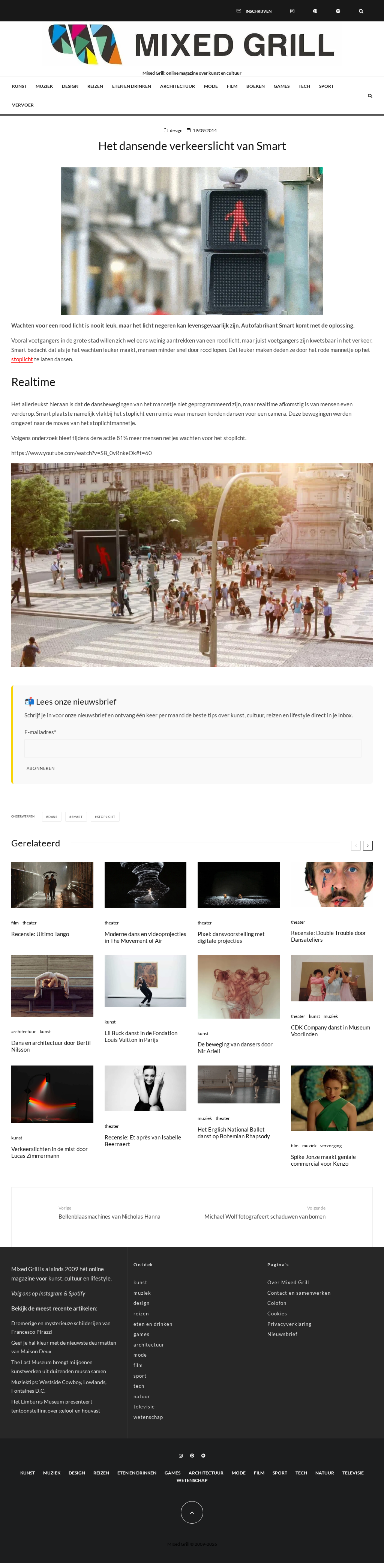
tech (304, 86)
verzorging (331, 1145)
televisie (144, 1407)
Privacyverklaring (289, 1324)
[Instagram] (292, 11)
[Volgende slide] (368, 846)
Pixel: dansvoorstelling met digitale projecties (231, 937)
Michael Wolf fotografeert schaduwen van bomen (265, 1212)
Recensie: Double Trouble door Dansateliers (328, 936)
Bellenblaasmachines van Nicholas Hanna (109, 1212)
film (232, 86)
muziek (44, 86)
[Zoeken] (361, 11)
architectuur (177, 86)
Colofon (276, 1303)
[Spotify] (338, 11)
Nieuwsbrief (282, 1334)
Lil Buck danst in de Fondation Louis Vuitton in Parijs (141, 1036)
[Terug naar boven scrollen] (192, 1512)
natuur (142, 1396)
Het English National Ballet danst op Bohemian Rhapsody (234, 1132)
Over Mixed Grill (288, 1282)
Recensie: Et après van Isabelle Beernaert (143, 1140)
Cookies (277, 1314)
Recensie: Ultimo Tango (40, 933)
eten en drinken (131, 86)
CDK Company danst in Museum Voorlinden (330, 1030)
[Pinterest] (315, 11)
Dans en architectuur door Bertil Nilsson (51, 1046)
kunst (19, 86)
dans (52, 817)
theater (29, 923)
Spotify (77, 1293)
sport (326, 86)
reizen (95, 86)
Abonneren (41, 768)
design (70, 86)
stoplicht (22, 359)
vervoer (23, 105)
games (282, 86)
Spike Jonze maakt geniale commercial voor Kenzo (323, 1160)
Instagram (51, 1293)
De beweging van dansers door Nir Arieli (235, 1047)
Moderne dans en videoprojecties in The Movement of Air (145, 937)
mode (211, 86)
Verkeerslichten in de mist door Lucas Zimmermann (49, 1152)
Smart (77, 817)
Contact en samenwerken (299, 1293)
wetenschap (148, 1417)
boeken (255, 86)
